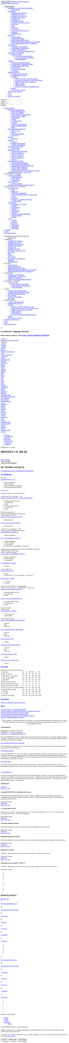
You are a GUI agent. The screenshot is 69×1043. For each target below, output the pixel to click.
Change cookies (12, 1039)
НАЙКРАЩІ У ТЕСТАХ (19, 75)
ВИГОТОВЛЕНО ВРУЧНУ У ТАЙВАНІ (24, 43)
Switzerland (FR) (6, 424)
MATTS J (14, 159)
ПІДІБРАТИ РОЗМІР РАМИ (20, 66)
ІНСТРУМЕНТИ (17, 215)
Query (2, 99)
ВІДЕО (14, 88)
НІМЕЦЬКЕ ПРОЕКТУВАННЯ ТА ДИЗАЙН (26, 42)
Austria (3, 348)
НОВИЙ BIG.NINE (18, 21)
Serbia (2, 411)
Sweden (3, 420)
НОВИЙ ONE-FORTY (18, 18)
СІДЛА (14, 196)
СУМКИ (14, 206)
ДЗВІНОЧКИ (16, 211)
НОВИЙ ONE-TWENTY (19, 13)
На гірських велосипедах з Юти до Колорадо (29, 80)
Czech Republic (5, 359)
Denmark (3, 361)
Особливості (8, 443)
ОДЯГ (10, 219)
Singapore (3, 412)
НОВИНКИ (11, 11)
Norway (3, 403)
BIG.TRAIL (15, 24)
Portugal (3, 408)
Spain (2, 419)
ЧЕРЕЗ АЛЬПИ (20, 83)
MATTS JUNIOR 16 (18, 156)
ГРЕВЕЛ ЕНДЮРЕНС (18, 145)
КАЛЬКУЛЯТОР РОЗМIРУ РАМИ (22, 64)
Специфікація (8, 436)
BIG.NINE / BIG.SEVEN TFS (20, 22)
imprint (6, 1019)
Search (3, 101)
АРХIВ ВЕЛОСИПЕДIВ (15, 161)
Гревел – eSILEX (17, 183)
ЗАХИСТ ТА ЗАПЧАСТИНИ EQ (22, 199)
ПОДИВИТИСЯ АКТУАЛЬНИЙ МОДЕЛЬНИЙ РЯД (17, 471)
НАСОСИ (15, 212)
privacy (6, 1020)
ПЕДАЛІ (14, 198)
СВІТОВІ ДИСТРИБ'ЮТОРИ (21, 62)
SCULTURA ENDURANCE (20, 30)
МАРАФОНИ (16, 118)
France (3, 367)
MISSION (14, 32)
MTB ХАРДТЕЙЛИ (18, 113)
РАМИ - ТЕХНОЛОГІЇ (18, 50)
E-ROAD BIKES (13, 182)
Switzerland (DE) (6, 422)
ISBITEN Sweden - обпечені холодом (26, 78)
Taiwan (3, 425)
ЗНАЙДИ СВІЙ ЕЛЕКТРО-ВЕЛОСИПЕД (21, 185)
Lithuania (3, 385)
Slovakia (3, 414)
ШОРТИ (14, 222)
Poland (3, 406)
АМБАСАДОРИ (17, 54)
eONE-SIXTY (16, 10)
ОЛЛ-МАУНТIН (17, 121)
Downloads (7, 439)
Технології (7, 444)
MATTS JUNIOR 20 (18, 154)
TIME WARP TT (20, 85)
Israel (2, 377)
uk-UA (6, 321)
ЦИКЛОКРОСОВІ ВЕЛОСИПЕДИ (23, 166)
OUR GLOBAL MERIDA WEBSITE (35, 335)
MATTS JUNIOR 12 (18, 158)
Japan (2, 380)
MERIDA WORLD (13, 72)
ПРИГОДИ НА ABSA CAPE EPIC (25, 82)
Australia (3, 347)
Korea (2, 382)
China (2, 353)
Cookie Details (22, 1039)
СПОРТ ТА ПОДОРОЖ (19, 124)
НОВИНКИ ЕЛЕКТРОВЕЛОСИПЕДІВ (20, 8)
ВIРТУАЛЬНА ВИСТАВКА (20, 40)
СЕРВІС (10, 61)
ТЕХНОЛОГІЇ (12, 45)
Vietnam (3, 432)
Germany (3, 369)
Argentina (3, 345)
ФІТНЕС (10, 137)
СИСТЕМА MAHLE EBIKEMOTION (23, 51)
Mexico (3, 390)
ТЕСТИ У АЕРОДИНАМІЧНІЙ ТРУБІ (27, 86)
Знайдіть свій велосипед (15, 91)
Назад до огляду (6, 788)
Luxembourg (4, 387)
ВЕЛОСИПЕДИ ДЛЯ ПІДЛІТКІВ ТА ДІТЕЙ (25, 171)
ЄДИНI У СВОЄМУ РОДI (20, 74)
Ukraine (3, 428)
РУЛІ (13, 190)
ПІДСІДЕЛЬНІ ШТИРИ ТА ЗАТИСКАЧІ (24, 195)
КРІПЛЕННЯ (16, 207)
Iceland (3, 372)
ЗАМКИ (14, 217)
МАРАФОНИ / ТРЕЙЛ (19, 116)
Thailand (3, 427)
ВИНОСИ (15, 191)
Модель (6, 435)
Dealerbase (7, 1022)
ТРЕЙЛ (14, 119)
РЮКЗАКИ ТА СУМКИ (19, 204)
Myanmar (3, 393)
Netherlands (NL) (6, 395)
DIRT (13, 26)
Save (24, 1041)
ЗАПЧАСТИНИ (13, 188)
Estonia (3, 364)
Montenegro (4, 391)
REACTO (14, 27)
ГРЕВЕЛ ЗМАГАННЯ (18, 143)
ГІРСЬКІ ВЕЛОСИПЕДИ (16, 110)
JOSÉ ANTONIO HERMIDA (24, 56)
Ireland (3, 375)
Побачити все (5, 899)
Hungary (3, 371)
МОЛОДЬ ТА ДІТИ (14, 150)
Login (9, 94)
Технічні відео (8, 441)
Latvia (2, 383)
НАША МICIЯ (16, 37)
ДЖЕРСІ (14, 220)
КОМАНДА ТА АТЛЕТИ (16, 53)
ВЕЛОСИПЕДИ (9, 108)
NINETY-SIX (16, 19)
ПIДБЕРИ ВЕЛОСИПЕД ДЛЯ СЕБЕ (19, 172)
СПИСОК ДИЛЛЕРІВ (18, 69)
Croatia (3, 358)
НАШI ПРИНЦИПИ (18, 38)
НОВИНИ (7, 230)
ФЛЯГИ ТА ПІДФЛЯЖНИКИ (21, 214)
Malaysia (3, 388)
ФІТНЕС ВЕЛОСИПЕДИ (19, 169)
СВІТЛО (14, 209)
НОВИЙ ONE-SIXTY (18, 14)
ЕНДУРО (14, 122)
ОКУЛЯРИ (15, 227)
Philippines (4, 404)
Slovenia (3, 416)
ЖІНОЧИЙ (15, 228)
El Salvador (4, 363)
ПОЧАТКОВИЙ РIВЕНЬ (19, 126)
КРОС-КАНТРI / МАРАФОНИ (21, 114)
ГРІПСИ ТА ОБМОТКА (19, 193)
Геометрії (7, 438)
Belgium (3, 350)
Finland (3, 366)
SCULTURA (15, 29)
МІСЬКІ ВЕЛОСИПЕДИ (15, 146)
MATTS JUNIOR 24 (18, 153)
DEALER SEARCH (14, 96)
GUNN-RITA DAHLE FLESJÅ (24, 58)
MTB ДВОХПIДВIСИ (18, 111)
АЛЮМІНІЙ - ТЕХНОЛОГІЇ (20, 48)
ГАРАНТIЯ (15, 70)
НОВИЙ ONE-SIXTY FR (19, 16)
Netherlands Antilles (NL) (8, 396)
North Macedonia (6, 401)
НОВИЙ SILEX (16, 34)
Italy (2, 379)
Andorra (3, 343)
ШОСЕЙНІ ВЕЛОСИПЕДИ (16, 129)
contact (6, 1017)
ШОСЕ (14, 132)
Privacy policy (11, 1036)
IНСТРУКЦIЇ (16, 67)
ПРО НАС (11, 35)
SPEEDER (15, 138)
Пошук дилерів (5, 459)
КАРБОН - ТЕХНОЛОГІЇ (19, 46)
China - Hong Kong (6, 355)
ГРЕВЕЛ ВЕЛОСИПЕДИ (19, 167)
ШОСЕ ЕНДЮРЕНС (18, 134)
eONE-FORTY (16, 180)
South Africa (4, 417)
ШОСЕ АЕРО (16, 130)
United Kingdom (5, 430)
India (2, 374)
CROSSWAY (15, 148)
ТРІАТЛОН (15, 135)
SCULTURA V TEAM (18, 90)
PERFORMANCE (17, 177)
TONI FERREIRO (20, 59)
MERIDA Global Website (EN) (10, 340)
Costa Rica (4, 356)
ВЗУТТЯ (14, 223)
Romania (3, 409)
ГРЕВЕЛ (10, 140)
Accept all (4, 1039)
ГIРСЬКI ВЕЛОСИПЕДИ (19, 151)
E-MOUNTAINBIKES (14, 175)
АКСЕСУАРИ (12, 203)
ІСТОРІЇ (14, 77)
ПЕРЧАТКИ (15, 225)
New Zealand (4, 400)
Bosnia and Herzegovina (8, 351)
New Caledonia (5, 398)
